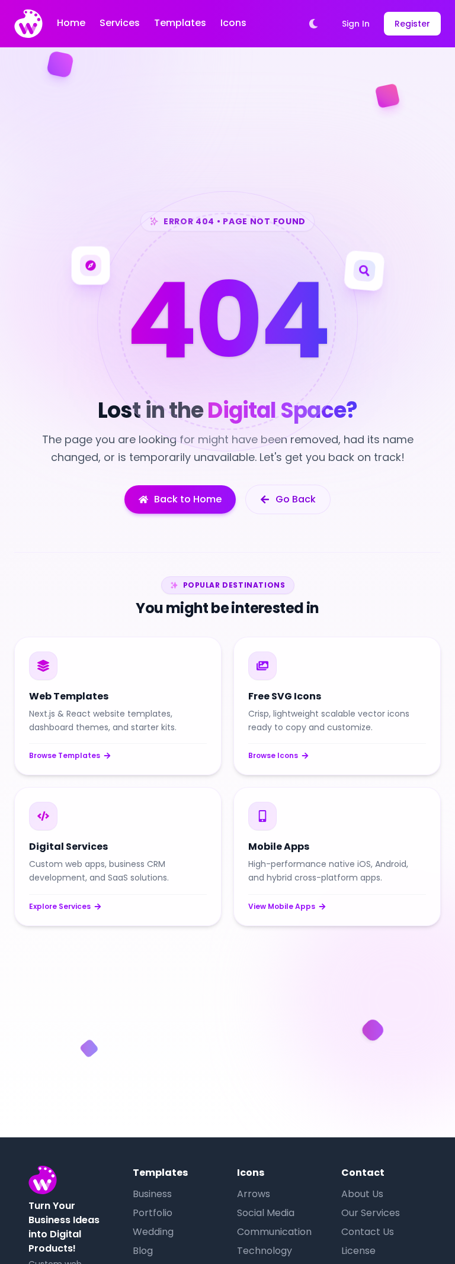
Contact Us (367, 1232)
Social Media (265, 1213)
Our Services (370, 1213)
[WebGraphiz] (28, 23)
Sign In (356, 24)
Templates (180, 23)
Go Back (295, 499)
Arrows (253, 1194)
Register (412, 24)
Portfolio (152, 1213)
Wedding (153, 1232)
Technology (264, 1250)
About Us (362, 1194)
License (358, 1250)
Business (152, 1194)
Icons (233, 23)
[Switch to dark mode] (313, 23)
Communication (274, 1232)
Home (71, 23)
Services (120, 23)
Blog (143, 1250)
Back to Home (188, 499)
